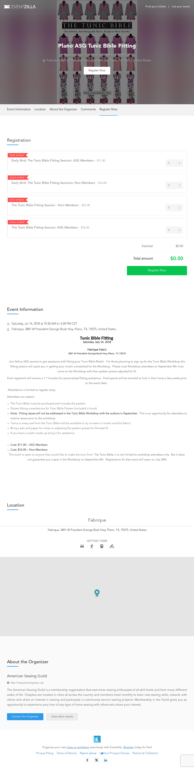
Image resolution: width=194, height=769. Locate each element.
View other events (62, 716)
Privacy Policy (44, 753)
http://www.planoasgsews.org (27, 683)
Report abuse (88, 753)
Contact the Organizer (25, 716)
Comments (88, 109)
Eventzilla (20, 6)
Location (40, 109)
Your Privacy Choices (116, 753)
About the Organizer (63, 109)
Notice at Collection (145, 753)
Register (128, 747)
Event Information (19, 109)
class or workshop (78, 747)
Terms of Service (66, 753)
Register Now (97, 70)
